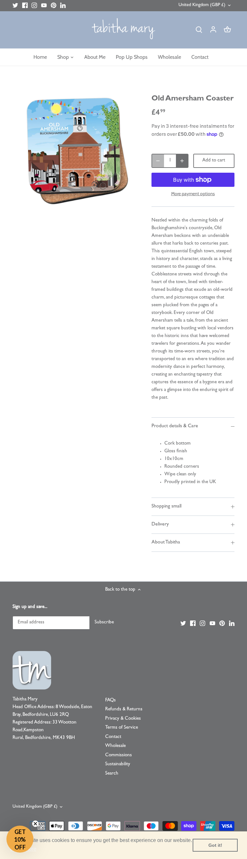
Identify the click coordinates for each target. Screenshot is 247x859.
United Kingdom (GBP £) (201, 5)
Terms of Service (121, 727)
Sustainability (117, 764)
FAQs (110, 700)
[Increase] (182, 161)
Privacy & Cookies (123, 718)
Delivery (160, 524)
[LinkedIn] (63, 5)
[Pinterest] (53, 5)
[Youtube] (44, 5)
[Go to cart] (227, 30)
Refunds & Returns (123, 709)
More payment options (193, 193)
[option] (76, 150)
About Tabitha (165, 542)
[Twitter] (15, 5)
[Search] (199, 30)
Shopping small (166, 506)
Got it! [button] (215, 845)
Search (111, 773)
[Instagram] (34, 5)
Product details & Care (174, 426)
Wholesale (115, 746)
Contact (113, 737)
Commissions (118, 755)
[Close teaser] (35, 823)
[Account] (213, 30)
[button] (19, 839)
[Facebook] (25, 5)
